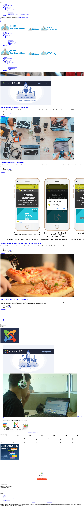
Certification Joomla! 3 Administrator (12, 162)
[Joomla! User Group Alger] (42, 479)
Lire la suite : (3, 116)
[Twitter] (0, 19)
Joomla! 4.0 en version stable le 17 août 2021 (14, 107)
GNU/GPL (49, 502)
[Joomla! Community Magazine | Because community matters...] (9, 459)
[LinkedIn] (0, 21)
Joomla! (33, 502)
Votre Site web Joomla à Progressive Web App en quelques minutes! (21, 243)
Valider (2, 326)
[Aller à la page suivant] (3, 319)
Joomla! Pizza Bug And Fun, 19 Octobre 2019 (14, 299)
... (3, 318)
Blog (10, 113)
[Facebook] (0, 18)
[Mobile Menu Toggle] (0, 2)
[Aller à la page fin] (3, 320)
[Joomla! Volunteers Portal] (9, 342)
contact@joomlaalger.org (23, 17)
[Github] (0, 20)
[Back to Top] (0, 1)
